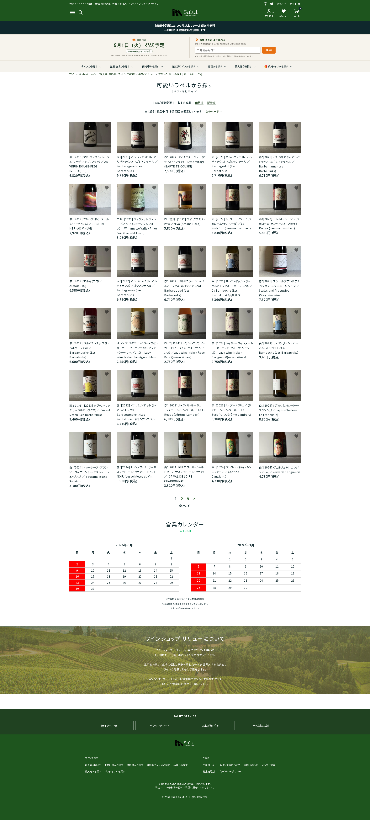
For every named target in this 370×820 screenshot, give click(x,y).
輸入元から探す (243, 66)
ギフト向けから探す (115, 771)
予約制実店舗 (261, 725)
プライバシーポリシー (230, 771)
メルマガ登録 (268, 765)
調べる (269, 50)
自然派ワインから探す (183, 66)
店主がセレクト (210, 725)
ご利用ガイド (209, 765)
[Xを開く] (272, 4)
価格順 (199, 102)
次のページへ (213, 111)
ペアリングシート (159, 725)
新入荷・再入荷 (93, 765)
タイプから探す (90, 66)
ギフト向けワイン (116, 74)
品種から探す (215, 66)
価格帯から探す (150, 66)
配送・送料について (230, 765)
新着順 (211, 102)
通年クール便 (109, 725)
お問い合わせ (251, 765)
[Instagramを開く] (265, 4)
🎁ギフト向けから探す (276, 66)
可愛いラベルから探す (180, 74)
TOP (71, 74)
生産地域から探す (120, 66)
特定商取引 (209, 771)
